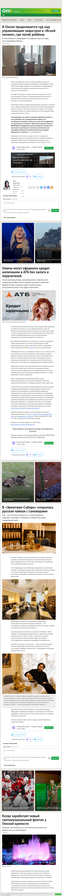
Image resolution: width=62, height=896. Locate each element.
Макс (30, 176)
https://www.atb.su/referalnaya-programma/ (25, 408)
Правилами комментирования (23, 212)
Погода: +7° (47, 10)
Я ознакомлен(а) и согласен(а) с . (16, 212)
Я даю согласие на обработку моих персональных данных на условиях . (24, 210)
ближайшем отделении (26, 416)
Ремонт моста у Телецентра (9, 20)
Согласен (58, 894)
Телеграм (39, 176)
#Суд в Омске (6, 43)
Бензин (22, 20)
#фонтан (5, 832)
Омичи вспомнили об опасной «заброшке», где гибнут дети (22, 160)
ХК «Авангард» (39, 20)
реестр (32, 348)
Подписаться (49, 148)
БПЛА (29, 20)
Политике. (8, 894)
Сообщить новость (19, 172)
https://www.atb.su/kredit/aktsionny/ (23, 424)
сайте (29, 414)
